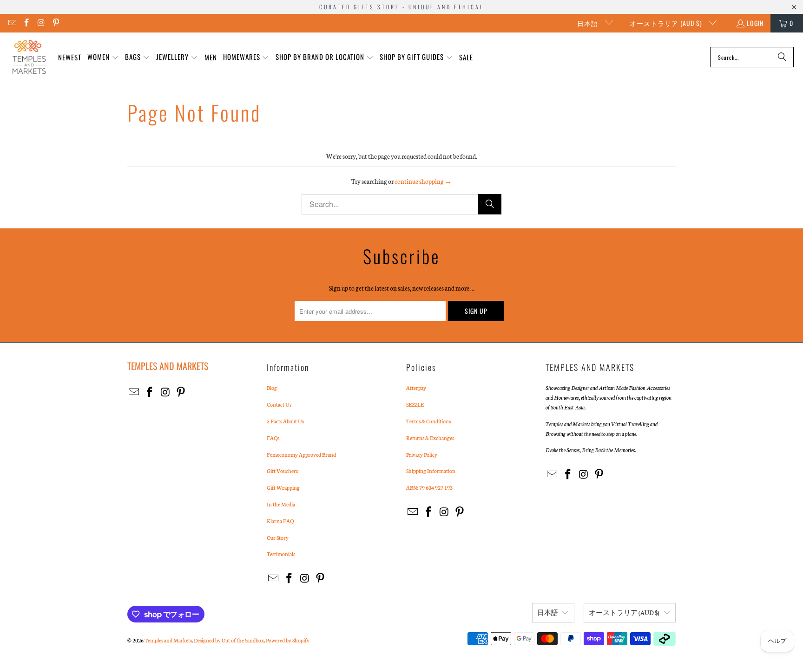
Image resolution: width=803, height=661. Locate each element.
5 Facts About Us (285, 421)
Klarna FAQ (280, 521)
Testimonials (281, 553)
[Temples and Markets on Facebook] (26, 23)
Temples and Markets (168, 640)
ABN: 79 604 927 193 (429, 487)
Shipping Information (430, 470)
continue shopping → (423, 181)
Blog (272, 387)
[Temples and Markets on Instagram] (41, 23)
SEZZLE (415, 404)
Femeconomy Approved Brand (301, 454)
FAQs (273, 437)
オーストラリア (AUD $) (667, 23)
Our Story (278, 537)
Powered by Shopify (287, 640)
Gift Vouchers (282, 470)
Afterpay (416, 387)
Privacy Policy (421, 454)
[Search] (782, 57)
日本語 (588, 23)
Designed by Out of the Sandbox (229, 640)
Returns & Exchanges (430, 437)
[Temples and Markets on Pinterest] (55, 23)
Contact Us (279, 404)
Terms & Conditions (428, 421)
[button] (103, 57)
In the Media (281, 504)
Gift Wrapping (283, 487)
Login (755, 23)
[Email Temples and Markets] (11, 23)
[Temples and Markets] (29, 57)
